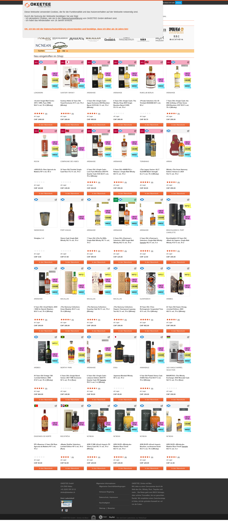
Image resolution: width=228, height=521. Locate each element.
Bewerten (111, 508)
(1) (46, 114)
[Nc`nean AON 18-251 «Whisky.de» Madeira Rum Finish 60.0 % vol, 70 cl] (135, 406)
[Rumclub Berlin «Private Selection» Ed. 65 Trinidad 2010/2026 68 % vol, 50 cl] (162, 63)
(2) (178, 320)
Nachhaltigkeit (104, 503)
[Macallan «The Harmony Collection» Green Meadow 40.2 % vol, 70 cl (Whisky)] (82, 269)
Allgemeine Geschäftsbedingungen (112, 486)
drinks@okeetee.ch (68, 492)
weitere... (163, 16)
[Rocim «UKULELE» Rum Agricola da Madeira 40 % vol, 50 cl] (56, 131)
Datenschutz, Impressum (108, 497)
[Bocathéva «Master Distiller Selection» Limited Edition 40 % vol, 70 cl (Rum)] (82, 406)
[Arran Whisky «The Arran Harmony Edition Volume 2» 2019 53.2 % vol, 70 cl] (188, 131)
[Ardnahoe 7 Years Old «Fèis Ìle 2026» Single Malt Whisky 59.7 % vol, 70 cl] (109, 200)
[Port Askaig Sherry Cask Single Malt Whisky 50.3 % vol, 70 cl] (82, 200)
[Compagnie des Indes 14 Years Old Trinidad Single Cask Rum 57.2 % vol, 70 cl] (82, 131)
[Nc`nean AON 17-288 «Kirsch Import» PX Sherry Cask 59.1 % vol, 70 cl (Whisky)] (109, 406)
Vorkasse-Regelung (106, 492)
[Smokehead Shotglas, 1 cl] (56, 200)
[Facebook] (62, 511)
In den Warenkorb (45, 125)
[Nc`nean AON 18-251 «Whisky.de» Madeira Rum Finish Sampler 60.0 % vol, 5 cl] (188, 406)
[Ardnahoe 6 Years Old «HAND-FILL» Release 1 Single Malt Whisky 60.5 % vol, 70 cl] (135, 131)
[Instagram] (66, 511)
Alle (64, 51)
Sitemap (102, 508)
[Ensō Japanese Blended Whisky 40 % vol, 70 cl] (135, 337)
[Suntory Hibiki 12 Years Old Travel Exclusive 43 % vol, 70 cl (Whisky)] (82, 63)
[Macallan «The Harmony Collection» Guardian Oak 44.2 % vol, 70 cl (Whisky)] (109, 269)
